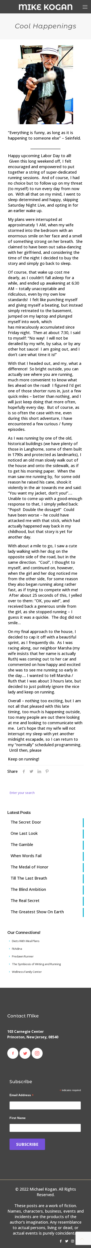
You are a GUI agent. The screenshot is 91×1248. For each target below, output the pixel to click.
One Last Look (24, 833)
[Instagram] (72, 1241)
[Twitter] (66, 1241)
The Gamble (22, 844)
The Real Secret (25, 900)
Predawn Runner (22, 956)
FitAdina (16, 949)
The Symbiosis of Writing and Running (36, 964)
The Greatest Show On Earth (37, 911)
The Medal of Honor (29, 867)
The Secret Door (26, 822)
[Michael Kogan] (45, 6)
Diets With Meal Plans (25, 941)
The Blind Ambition (28, 889)
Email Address (21, 1095)
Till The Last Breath (29, 878)
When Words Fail (26, 855)
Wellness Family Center (26, 972)
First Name (17, 1118)
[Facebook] (60, 1241)
